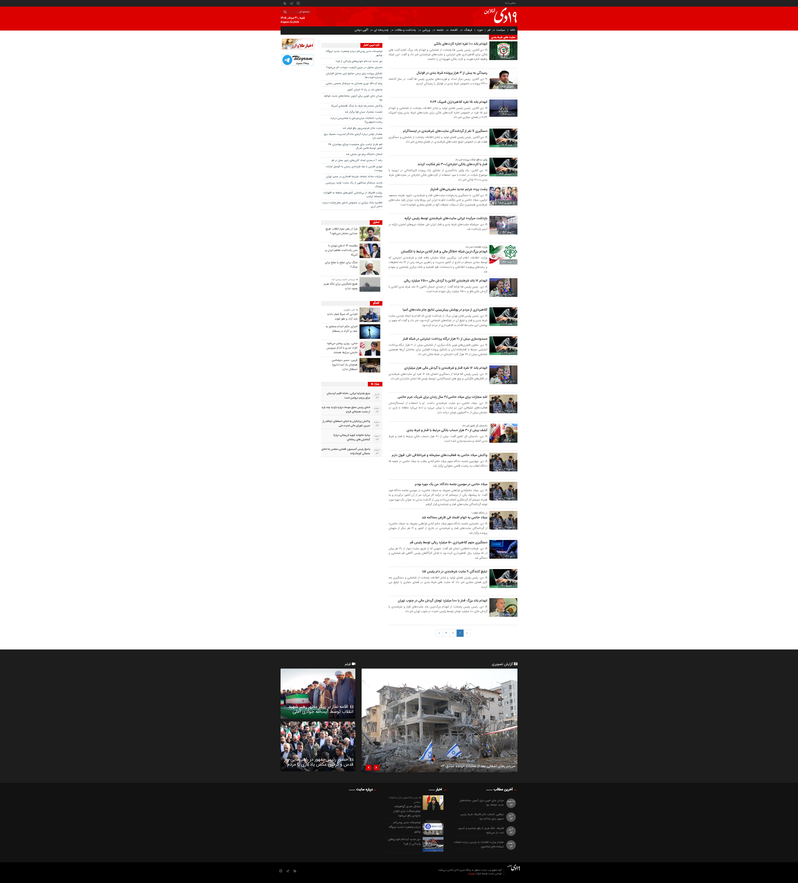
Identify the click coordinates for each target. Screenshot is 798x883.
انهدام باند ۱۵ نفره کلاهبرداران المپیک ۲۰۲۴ (458, 102)
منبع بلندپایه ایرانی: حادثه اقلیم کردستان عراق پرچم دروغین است (348, 395)
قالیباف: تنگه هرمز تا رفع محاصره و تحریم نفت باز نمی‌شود (481, 830)
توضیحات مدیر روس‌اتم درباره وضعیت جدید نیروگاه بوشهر (354, 53)
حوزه (480, 30)
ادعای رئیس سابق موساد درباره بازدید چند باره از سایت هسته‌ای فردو (346, 409)
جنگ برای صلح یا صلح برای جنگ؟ (341, 265)
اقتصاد (454, 30)
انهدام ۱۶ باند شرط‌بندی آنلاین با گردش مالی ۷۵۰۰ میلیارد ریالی (445, 281)
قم (489, 30)
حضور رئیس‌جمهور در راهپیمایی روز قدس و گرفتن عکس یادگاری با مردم (318, 762)
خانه (512, 30)
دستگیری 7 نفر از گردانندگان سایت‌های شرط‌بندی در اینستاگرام (445, 131)
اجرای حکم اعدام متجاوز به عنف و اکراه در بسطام (341, 329)
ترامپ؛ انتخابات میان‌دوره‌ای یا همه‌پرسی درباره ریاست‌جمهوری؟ (356, 120)
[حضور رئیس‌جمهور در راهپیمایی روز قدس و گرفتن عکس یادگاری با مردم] (318, 746)
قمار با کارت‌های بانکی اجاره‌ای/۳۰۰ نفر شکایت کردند (452, 164)
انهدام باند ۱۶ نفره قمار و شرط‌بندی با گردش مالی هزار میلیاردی (445, 368)
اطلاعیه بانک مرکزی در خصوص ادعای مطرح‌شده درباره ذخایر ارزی (352, 204)
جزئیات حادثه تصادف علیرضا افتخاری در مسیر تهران (354, 176)
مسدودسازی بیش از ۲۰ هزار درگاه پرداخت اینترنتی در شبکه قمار (445, 339)
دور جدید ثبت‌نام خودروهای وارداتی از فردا (359, 61)
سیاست (500, 30)
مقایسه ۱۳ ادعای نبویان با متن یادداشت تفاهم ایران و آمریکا (341, 250)
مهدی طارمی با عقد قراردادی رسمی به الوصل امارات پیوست (354, 168)
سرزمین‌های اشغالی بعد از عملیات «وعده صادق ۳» (478, 766)
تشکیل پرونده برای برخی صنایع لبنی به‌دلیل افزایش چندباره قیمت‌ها (354, 75)
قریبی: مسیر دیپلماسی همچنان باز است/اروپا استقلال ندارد (344, 365)
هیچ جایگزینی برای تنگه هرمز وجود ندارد (340, 286)
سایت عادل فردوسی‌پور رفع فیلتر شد (362, 128)
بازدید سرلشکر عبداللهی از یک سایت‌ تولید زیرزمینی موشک (354, 185)
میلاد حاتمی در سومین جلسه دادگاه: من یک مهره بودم (451, 484)
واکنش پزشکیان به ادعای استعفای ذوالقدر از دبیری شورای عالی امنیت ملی (346, 423)
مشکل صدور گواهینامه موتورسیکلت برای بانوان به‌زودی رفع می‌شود (407, 811)
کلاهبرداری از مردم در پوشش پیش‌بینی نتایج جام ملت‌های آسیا (445, 310)
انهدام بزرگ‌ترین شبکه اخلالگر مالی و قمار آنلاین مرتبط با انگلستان (444, 252)
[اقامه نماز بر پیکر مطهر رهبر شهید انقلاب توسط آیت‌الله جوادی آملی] (318, 693)
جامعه (440, 30)
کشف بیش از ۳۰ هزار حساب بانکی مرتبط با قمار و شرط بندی (446, 430)
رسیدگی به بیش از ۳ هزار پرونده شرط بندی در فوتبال (451, 73)
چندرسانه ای (381, 30)
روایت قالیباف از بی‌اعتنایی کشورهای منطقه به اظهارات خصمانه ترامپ (352, 195)
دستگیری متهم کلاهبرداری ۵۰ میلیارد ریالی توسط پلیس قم (448, 542)
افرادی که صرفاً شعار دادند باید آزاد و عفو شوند (342, 316)
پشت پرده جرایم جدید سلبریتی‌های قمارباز (458, 189)
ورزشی (426, 30)
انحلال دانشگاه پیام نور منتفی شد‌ (364, 154)
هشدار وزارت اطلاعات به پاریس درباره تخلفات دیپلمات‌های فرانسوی (479, 844)
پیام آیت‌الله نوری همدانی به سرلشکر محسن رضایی (354, 83)
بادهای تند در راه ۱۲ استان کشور (364, 89)
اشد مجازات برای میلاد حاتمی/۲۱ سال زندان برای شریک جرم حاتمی (442, 397)
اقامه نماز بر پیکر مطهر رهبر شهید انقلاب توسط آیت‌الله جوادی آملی (320, 709)
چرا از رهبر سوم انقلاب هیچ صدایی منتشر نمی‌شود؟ (341, 231)
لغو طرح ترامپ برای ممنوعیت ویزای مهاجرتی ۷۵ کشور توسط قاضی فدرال (355, 146)
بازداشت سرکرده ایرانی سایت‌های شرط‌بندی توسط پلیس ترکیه (445, 218)
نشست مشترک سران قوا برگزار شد (363, 112)
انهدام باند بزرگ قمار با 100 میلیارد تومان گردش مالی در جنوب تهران (442, 601)
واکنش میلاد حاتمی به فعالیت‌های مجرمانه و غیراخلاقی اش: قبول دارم (439, 455)
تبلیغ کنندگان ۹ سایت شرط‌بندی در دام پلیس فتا (454, 571)
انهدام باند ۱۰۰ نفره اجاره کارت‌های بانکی (460, 44)
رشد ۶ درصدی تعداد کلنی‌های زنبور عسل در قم (356, 160)
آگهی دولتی (361, 30)
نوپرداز (471, 874)
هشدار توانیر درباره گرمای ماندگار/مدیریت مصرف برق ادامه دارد (353, 136)
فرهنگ (468, 30)
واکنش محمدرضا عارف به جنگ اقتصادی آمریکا (356, 106)
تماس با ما (510, 3)
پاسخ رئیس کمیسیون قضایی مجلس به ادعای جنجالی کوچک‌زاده (345, 451)
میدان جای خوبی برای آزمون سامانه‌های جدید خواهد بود (353, 98)
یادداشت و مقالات (405, 30)
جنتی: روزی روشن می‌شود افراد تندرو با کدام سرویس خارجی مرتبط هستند (341, 348)
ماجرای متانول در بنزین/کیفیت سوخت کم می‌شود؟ (354, 67)
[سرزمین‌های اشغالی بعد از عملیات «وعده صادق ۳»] (439, 720)
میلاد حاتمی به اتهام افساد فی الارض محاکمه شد (454, 517)
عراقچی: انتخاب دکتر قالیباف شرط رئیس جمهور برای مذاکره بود (482, 816)
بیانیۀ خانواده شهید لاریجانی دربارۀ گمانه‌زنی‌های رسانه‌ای (351, 437)
